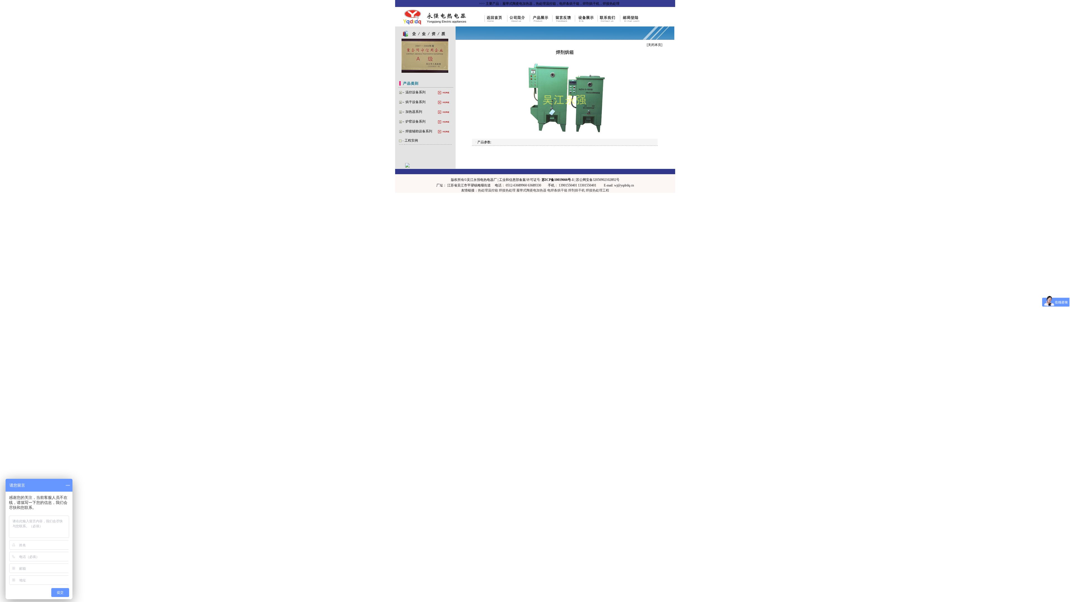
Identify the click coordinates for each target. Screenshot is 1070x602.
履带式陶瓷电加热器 (531, 190)
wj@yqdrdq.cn (624, 185)
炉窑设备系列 (415, 121)
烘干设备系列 (415, 102)
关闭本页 (654, 45)
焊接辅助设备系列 (418, 131)
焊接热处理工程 (597, 190)
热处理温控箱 (488, 190)
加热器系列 (413, 112)
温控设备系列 (415, 92)
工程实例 (411, 140)
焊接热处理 (507, 190)
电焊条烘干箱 (557, 190)
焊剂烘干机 (576, 190)
